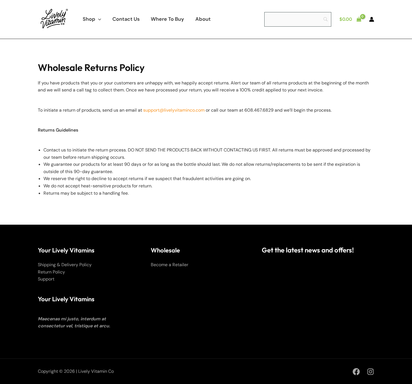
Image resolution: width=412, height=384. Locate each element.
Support (46, 279)
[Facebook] (356, 371)
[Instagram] (370, 371)
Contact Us (126, 19)
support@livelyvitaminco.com (174, 110)
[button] (98, 19)
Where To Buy (167, 19)
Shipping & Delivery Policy (65, 265)
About (203, 19)
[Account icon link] (371, 19)
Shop (89, 19)
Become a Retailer (169, 265)
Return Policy (51, 272)
